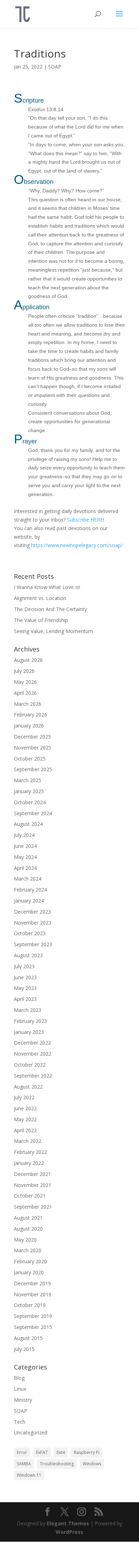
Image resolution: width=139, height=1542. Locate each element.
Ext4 (61, 1452)
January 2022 (29, 1163)
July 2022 (24, 1097)
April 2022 (25, 1130)
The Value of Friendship (41, 620)
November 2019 (32, 1294)
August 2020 (28, 1228)
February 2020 (30, 1261)
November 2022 (32, 1053)
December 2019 (32, 1283)
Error (22, 1452)
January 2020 (29, 1272)
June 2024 (25, 846)
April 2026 (25, 693)
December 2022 (32, 1042)
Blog (19, 1377)
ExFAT (42, 1452)
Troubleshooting (57, 1464)
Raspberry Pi (86, 1452)
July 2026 (24, 671)
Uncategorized (30, 1432)
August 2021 (28, 1217)
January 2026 (29, 725)
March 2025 (27, 780)
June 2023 (25, 977)
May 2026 (25, 682)
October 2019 (30, 1305)
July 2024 (24, 835)
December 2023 (32, 911)
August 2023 (28, 955)
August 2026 (28, 659)
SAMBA (24, 1464)
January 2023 (29, 1032)
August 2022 (28, 1086)
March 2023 (27, 1010)
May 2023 (25, 988)
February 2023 (30, 1021)
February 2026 (30, 714)
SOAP (54, 66)
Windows (92, 1464)
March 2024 (27, 878)
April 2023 (25, 999)
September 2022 (33, 1075)
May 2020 (25, 1239)
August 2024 (28, 824)
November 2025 (32, 747)
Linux (20, 1388)
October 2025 (30, 758)
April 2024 (25, 868)
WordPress (69, 1532)
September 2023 (33, 944)
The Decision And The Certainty (50, 609)
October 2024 (30, 802)
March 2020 (27, 1250)
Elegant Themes (68, 1523)
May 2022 (25, 1119)
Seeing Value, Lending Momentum (53, 631)
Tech (19, 1421)
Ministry (23, 1399)
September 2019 (33, 1316)
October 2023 (30, 933)
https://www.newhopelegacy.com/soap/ (77, 545)
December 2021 (32, 1174)
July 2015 (24, 1349)
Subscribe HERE (85, 519)
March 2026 (27, 704)
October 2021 (30, 1195)
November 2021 (32, 1185)
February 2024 (30, 889)
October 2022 (30, 1064)
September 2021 (33, 1206)
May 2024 (25, 857)
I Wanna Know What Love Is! (47, 587)
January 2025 (29, 791)
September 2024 (33, 813)
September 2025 (33, 769)
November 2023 (32, 922)
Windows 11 (29, 1475)
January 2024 (29, 900)
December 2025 (32, 736)
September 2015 (33, 1327)
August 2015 (28, 1338)
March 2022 (27, 1141)
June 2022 (25, 1108)
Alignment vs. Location (40, 598)
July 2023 (24, 966)
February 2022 (30, 1152)
